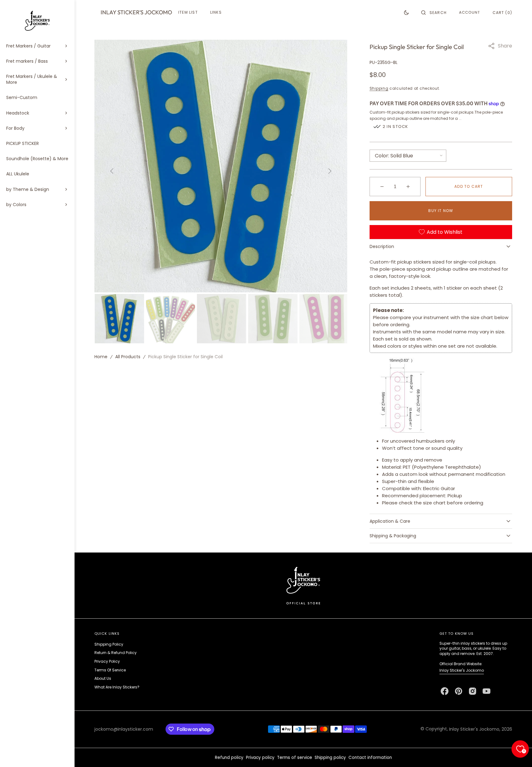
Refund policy (229, 757)
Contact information (370, 757)
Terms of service (294, 757)
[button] (434, 12)
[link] (303, 585)
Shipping (379, 88)
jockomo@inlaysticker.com (123, 729)
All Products (127, 357)
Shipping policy (330, 757)
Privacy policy (260, 757)
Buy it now (440, 210)
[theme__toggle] (406, 12)
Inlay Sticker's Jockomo (461, 670)
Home (100, 357)
